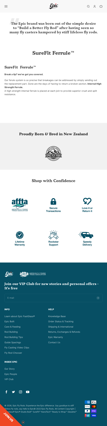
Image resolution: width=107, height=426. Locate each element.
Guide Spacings (12, 342)
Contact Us (54, 342)
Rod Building (11, 331)
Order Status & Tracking (60, 321)
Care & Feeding (12, 326)
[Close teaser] (23, 422)
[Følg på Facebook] (6, 392)
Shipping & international (60, 326)
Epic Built (9, 321)
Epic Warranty (55, 337)
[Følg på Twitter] (13, 392)
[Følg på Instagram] (20, 392)
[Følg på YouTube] (28, 392)
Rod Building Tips (13, 337)
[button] (11, 415)
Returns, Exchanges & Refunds (64, 331)
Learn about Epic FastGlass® (19, 316)
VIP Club (9, 379)
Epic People (10, 374)
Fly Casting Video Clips (16, 347)
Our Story (9, 368)
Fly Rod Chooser (13, 352)
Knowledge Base (57, 316)
